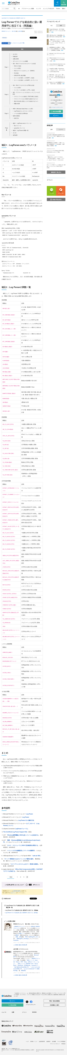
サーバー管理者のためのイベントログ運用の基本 (19, 859)
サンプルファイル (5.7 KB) (17, 43)
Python (58, 8)
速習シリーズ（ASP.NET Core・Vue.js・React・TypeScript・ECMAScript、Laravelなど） (26, 964)
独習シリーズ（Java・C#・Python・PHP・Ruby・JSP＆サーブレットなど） (26, 961)
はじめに (15, 54)
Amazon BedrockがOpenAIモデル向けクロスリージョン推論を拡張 (57, 64)
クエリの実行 (17, 68)
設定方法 (16, 118)
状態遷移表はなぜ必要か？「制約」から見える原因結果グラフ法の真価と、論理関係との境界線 (57, 49)
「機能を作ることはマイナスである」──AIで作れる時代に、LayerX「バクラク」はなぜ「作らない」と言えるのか (57, 42)
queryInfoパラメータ (19, 128)
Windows (4, 37)
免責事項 (48, 1041)
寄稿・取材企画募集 (54, 1001)
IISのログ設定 (17, 66)
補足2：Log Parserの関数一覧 (20, 130)
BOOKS (34, 1012)
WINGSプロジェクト (19, 926)
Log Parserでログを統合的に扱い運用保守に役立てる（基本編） (21, 912)
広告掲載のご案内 (54, 1005)
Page (6, 67)
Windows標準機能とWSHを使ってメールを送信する (22, 835)
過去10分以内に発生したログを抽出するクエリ (26, 101)
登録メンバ (22, 933)
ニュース (61, 129)
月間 (61, 25)
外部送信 (63, 1043)
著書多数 (23, 970)
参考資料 (15, 135)
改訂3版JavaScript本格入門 (21, 967)
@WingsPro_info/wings (23, 938)
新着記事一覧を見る (56, 172)
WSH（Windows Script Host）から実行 (23, 108)
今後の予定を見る (57, 199)
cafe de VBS (36, 856)
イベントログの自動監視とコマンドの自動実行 (21, 850)
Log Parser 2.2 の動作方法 (26, 820)
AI (19, 8)
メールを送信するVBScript (21, 113)
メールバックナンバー (57, 107)
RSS (26, 937)
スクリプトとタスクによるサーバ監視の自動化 (24, 864)
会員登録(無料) (17, 891)
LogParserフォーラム (21, 829)
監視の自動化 (16, 116)
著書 (17, 937)
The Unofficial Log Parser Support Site (15, 832)
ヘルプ (27, 1041)
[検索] (14, 8)
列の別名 (16, 73)
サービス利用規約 (61, 1041)
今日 (51, 25)
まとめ (14, 133)
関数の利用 (17, 103)
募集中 (17, 935)
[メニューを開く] (3, 3)
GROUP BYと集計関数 (20, 75)
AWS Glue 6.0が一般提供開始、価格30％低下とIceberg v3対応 (56, 35)
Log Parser (29, 814)
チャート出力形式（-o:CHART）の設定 (24, 78)
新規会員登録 (57, 111)
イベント (24, 1012)
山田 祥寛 (20, 31)
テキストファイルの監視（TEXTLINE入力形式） (26, 96)
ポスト (33, 37)
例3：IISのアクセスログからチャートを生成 (24, 63)
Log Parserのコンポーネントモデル (23, 111)
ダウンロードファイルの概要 (20, 61)
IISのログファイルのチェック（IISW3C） (24, 70)
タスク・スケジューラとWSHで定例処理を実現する (22, 845)
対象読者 (15, 56)
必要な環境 (16, 59)
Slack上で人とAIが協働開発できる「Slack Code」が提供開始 (57, 82)
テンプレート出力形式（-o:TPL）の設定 (24, 90)
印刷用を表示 (7, 898)
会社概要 (54, 1041)
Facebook (15, 940)
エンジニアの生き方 (48, 8)
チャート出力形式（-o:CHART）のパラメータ (26, 80)
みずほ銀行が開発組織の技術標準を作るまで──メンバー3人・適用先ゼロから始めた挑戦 (56, 136)
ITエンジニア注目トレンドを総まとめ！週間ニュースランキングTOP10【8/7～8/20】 (56, 166)
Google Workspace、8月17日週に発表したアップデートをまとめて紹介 (57, 30)
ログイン (13, 893)
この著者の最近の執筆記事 (20, 945)
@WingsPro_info (33, 937)
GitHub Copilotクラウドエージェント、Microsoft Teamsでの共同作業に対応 (57, 59)
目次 (22, 49)
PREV (11, 877)
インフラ (38, 8)
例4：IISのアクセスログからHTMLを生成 (23, 85)
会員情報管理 (42, 1041)
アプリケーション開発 (28, 8)
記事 (20, 937)
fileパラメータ (17, 125)
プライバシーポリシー (55, 1043)
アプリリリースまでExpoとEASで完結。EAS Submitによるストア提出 (56, 151)
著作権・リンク (33, 1041)
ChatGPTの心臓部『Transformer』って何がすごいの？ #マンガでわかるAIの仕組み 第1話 (57, 70)
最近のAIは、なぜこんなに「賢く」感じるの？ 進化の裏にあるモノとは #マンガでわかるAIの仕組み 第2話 (57, 77)
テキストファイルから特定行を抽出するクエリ (26, 99)
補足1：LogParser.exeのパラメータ (22, 123)
